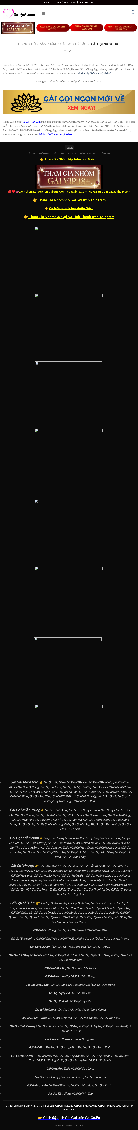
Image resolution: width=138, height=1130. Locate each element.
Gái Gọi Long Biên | (30, 880)
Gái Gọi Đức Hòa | (83, 1085)
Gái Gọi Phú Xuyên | (29, 884)
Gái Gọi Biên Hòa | (46, 1056)
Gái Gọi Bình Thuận (86, 843)
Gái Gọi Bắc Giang (55, 782)
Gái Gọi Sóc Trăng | (56, 852)
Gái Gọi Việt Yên (96, 930)
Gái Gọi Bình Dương (33, 843)
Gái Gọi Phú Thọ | (40, 796)
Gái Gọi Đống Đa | (99, 870)
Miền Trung (59, 153)
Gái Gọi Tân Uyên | (90, 1026)
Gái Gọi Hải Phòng (119, 787)
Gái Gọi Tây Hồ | (21, 889)
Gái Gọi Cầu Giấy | (118, 866)
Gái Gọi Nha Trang (83, 976)
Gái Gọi (59, 1105)
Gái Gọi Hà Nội (72, 787)
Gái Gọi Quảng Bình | (97, 819)
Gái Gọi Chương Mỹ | (21, 870)
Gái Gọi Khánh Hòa (70, 815)
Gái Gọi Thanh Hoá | (108, 824)
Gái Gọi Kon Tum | (95, 815)
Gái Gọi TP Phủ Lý (99, 946)
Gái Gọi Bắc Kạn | (79, 782)
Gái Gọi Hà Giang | (29, 787)
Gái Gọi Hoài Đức (72, 875)
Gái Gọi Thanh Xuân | (96, 889)
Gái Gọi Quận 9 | (94, 917)
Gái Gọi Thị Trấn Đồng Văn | (70, 946)
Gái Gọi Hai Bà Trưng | (48, 875)
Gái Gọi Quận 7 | (51, 917)
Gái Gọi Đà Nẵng (79, 810)
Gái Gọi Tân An (104, 1085)
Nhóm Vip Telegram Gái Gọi (93, 73)
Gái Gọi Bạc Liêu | (110, 838)
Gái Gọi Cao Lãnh (83, 1068)
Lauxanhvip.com (119, 191)
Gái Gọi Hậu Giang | (83, 847)
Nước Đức (114, 1105)
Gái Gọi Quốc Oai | (78, 884)
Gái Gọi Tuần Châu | (117, 796)
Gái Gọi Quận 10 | (119, 908)
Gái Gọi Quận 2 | (66, 912)
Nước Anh (90, 1105)
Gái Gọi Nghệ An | (23, 819)
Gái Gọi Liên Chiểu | (67, 955)
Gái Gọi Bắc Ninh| (101, 782)
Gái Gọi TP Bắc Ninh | (70, 938)
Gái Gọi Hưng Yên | (22, 792)
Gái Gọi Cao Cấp (31, 121)
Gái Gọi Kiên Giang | (109, 847)
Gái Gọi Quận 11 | (22, 912)
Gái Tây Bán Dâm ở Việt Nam (21, 1105)
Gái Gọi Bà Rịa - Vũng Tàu (82, 838)
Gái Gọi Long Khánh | (71, 1056)
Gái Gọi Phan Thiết (99, 1047)
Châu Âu (73, 153)
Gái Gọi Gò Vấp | (26, 908)
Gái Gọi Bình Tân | (79, 903)
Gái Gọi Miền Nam (24, 838)
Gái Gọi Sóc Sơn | (101, 884)
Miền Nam (44, 153)
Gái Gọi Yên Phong (117, 938)
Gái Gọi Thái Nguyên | (90, 796)
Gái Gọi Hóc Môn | (49, 908)
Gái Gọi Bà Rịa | (64, 1018)
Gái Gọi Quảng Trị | (83, 824)
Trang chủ (26, 44)
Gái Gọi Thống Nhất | (51, 1060)
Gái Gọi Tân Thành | (86, 1018)
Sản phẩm (48, 44)
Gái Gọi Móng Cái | (91, 792)
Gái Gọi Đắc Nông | (103, 810)
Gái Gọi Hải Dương (94, 787)
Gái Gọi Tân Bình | (116, 917)
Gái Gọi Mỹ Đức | (98, 880)
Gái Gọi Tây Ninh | (79, 852)
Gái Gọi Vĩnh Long (74, 857)
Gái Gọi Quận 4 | (108, 912)
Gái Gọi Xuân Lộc (100, 1060)
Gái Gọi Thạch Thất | (44, 889)
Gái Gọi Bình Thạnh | (104, 903)
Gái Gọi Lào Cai (66, 792)
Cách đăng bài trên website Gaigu (71, 208)
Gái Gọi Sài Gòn (32, 852)
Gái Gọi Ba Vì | (70, 866)
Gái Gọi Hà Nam (51, 787)
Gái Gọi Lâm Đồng (118, 815)
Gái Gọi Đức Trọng (103, 984)
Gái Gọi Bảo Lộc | (61, 984)
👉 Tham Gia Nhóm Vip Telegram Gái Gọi (69, 159)
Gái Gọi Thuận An (70, 1031)
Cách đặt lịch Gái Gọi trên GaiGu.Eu (71, 1117)
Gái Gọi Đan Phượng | (49, 870)
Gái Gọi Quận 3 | (87, 912)
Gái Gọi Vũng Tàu (109, 1018)
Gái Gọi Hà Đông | (22, 875)
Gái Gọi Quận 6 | (30, 917)
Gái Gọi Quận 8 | (72, 917)
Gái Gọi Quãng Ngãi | (31, 824)
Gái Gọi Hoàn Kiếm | (98, 875)
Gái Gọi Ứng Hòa (73, 894)
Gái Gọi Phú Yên (71, 819)
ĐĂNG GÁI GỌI (87, 153)
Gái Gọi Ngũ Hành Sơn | (95, 955)
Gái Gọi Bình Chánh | (54, 903)
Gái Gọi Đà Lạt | (82, 984)
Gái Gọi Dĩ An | (69, 1026)
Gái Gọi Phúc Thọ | (54, 884)
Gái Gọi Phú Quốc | (72, 1077)
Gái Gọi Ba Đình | (50, 866)
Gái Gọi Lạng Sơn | (45, 792)
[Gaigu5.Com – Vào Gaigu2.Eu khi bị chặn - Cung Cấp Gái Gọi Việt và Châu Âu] (19, 13)
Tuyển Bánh (104, 153)
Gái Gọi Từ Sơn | (94, 938)
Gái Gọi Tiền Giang (102, 852)
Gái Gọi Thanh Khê (70, 959)
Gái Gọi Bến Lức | (61, 1085)
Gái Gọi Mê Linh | (53, 880)
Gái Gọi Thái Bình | (64, 796)
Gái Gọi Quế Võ (46, 938)
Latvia (68, 1105)
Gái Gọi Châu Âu (73, 44)
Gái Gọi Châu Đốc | (69, 1009)
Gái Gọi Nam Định (114, 792)
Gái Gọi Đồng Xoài (83, 1039)
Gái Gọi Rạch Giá (95, 1077)
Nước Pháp (69, 1109)
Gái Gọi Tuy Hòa (81, 1001)
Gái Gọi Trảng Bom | (77, 1060)
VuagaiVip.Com (77, 191)
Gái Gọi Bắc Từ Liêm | (93, 866)
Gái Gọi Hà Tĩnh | (46, 815)
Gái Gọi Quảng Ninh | (57, 824)
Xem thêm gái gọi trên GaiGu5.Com (42, 191)
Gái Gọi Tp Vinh (81, 993)
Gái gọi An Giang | (54, 838)
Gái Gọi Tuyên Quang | (58, 801)
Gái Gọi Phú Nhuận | (74, 908)
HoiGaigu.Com (98, 191)
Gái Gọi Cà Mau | (110, 843)
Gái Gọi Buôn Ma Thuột (81, 968)
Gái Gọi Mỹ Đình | (75, 880)
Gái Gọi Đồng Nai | (34, 847)
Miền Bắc (32, 153)
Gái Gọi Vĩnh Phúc (84, 801)
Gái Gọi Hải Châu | (43, 955)
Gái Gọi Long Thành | (98, 1056)
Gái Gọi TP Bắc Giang (71, 930)
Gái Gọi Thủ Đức (78, 922)
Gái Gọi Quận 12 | (45, 912)
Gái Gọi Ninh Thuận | (47, 819)
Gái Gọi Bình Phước (60, 843)
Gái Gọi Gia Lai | (25, 815)
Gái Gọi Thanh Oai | (70, 889)
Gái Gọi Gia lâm (120, 870)
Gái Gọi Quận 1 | (97, 908)
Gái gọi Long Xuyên (93, 1009)
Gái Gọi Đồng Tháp (57, 847)
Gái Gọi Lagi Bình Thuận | (72, 1047)
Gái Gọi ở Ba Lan (45, 1105)
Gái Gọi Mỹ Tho (83, 1093)
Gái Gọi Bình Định (56, 810)
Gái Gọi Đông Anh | (76, 870)
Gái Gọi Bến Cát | (48, 1026)
